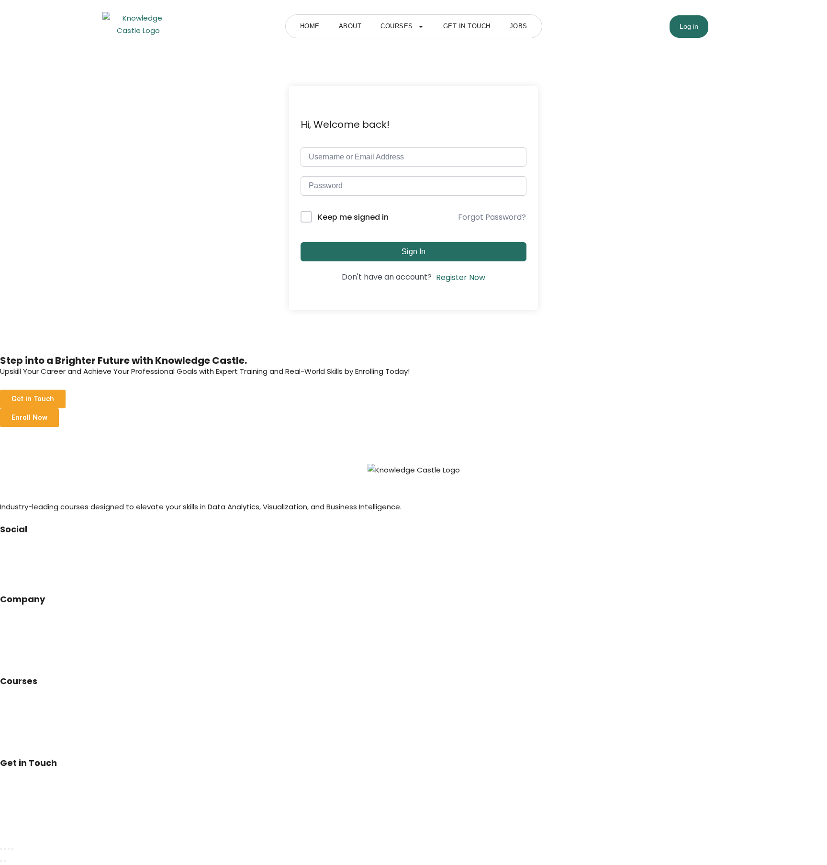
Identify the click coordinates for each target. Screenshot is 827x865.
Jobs (518, 26)
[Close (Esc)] (12, 849)
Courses (396, 26)
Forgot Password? (492, 217)
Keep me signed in (353, 217)
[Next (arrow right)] (5, 861)
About (350, 26)
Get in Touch (467, 26)
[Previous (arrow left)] (1, 861)
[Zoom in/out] (1, 849)
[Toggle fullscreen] (5, 849)
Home (310, 26)
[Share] (9, 849)
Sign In (413, 251)
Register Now (460, 277)
